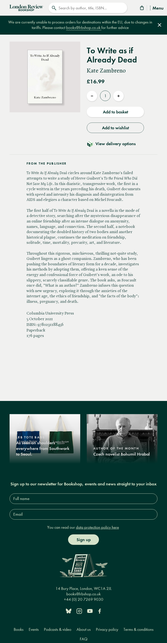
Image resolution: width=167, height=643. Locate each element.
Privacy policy (107, 629)
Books (18, 629)
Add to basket (115, 111)
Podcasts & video (57, 629)
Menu (158, 8)
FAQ (83, 638)
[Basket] (142, 8)
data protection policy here (97, 527)
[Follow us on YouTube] (90, 610)
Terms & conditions (139, 629)
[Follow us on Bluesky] (68, 610)
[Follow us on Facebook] (99, 610)
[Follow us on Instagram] (79, 610)
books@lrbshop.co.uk (83, 27)
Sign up (84, 539)
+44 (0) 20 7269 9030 (83, 599)
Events (34, 629)
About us (84, 629)
